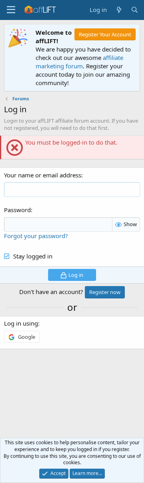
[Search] (134, 9)
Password (17, 210)
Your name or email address (42, 175)
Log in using (21, 323)
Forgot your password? (36, 236)
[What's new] (118, 9)
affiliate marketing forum (79, 62)
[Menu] (11, 10)
